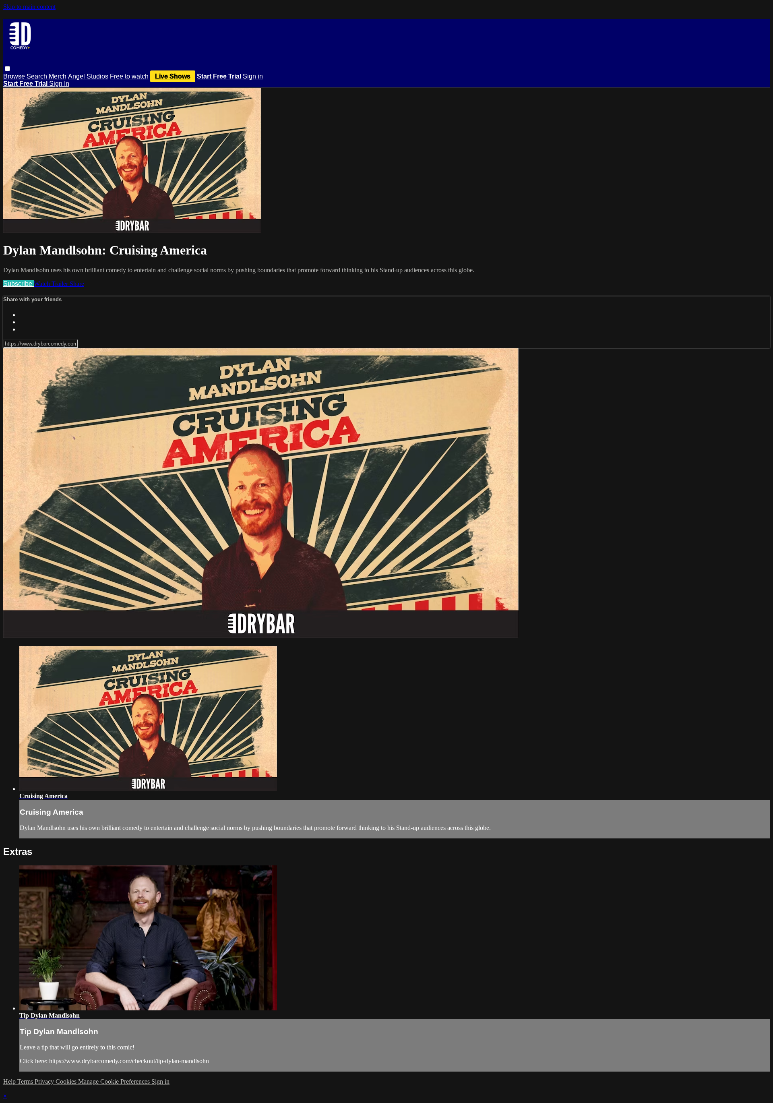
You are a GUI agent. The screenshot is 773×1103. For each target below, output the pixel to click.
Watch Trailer (52, 283)
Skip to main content (29, 6)
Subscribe (18, 283)
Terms (26, 1081)
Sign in (253, 76)
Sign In (59, 83)
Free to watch (129, 76)
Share (77, 283)
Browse (15, 76)
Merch (57, 76)
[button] (7, 68)
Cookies (67, 1081)
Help (10, 1081)
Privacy (45, 1081)
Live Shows (172, 76)
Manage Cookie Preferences (114, 1081)
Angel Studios (88, 76)
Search (38, 76)
